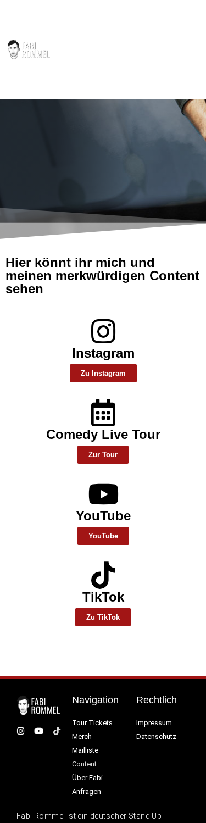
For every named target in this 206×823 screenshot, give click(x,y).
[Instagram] (164, 49)
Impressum (154, 723)
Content (84, 764)
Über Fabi (87, 778)
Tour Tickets (92, 723)
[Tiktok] (192, 49)
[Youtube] (178, 49)
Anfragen (86, 791)
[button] (137, 49)
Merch (82, 736)
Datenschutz (156, 736)
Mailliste (85, 750)
